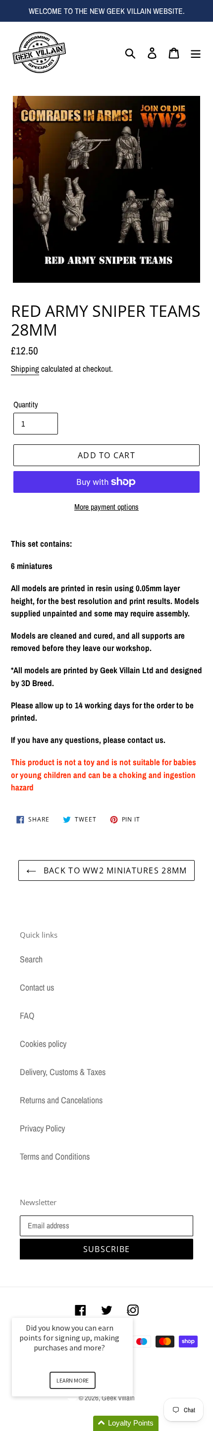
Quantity (25, 404)
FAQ (27, 1015)
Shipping (25, 368)
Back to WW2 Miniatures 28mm (114, 870)
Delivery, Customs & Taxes (63, 1072)
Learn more (72, 1380)
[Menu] (196, 52)
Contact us (37, 987)
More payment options (106, 506)
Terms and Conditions (55, 1156)
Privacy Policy (42, 1128)
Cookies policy (43, 1044)
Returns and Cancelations (61, 1100)
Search (31, 959)
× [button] (128, 1311)
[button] (84, 1423)
